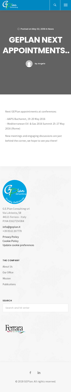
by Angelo (40, 63)
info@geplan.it (12, 227)
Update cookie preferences (18, 245)
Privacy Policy (11, 236)
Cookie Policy (10, 241)
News (51, 28)
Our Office (8, 272)
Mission (7, 278)
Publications (9, 284)
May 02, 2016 (38, 28)
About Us (8, 266)
